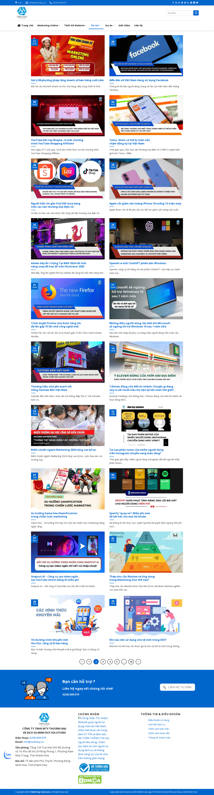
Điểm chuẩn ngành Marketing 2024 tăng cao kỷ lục (63, 449)
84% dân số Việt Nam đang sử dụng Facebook (138, 80)
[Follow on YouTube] (197, 3)
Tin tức (95, 25)
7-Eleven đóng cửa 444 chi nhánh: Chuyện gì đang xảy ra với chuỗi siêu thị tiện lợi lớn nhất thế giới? (141, 388)
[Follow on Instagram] (176, 3)
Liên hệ (138, 25)
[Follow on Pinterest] (191, 3)
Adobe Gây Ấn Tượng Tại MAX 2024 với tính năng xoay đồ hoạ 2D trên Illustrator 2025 (58, 264)
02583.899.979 (38, 738)
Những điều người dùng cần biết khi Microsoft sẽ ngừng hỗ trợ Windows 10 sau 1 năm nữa (139, 324)
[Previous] (82, 661)
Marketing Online (47, 25)
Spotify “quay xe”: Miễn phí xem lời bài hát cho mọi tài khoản (129, 515)
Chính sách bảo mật (158, 728)
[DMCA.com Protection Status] (90, 779)
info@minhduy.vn (33, 742)
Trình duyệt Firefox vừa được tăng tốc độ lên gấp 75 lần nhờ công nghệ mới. (56, 324)
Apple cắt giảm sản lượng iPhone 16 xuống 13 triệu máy (145, 203)
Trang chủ (27, 25)
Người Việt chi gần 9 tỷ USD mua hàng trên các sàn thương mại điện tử (55, 205)
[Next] (138, 661)
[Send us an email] (185, 3)
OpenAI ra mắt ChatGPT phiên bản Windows (137, 263)
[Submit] (196, 13)
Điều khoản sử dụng (158, 720)
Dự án (108, 25)
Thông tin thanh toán (159, 737)
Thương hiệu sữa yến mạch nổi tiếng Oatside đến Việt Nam (51, 388)
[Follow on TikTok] (179, 3)
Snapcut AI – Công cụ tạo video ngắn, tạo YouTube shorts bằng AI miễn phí (55, 578)
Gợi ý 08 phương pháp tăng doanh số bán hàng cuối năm (67, 80)
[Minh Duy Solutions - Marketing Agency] (38, 12)
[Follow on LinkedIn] (194, 3)
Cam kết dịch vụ (156, 724)
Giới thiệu (124, 25)
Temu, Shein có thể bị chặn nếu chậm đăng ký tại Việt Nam (129, 141)
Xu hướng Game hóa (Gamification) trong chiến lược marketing (54, 515)
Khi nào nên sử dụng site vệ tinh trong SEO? (137, 640)
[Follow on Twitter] (182, 3)
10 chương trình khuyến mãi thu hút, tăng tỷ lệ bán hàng (49, 641)
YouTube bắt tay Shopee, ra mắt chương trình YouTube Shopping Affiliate (57, 141)
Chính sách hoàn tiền (159, 733)
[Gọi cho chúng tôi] (188, 3)
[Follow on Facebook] (173, 3)
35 (131, 661)
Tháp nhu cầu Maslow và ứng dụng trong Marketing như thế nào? (132, 578)
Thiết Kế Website (74, 25)
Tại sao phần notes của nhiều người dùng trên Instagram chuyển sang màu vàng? (136, 451)
